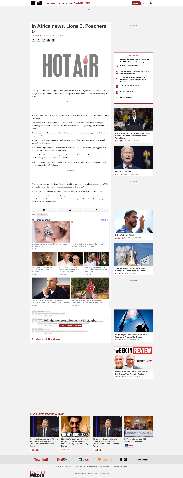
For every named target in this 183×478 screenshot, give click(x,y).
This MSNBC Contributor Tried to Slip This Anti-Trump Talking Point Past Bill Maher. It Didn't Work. (44, 442)
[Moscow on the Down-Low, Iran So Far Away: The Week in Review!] (133, 358)
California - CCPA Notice (120, 466)
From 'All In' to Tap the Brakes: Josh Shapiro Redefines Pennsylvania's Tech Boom (132, 135)
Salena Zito (119, 141)
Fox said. (62, 184)
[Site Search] (151, 3)
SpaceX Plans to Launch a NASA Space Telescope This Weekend (130, 269)
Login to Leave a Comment (70, 325)
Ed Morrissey (119, 238)
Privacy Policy (101, 466)
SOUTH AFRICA (42, 215)
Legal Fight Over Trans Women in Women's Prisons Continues (131, 335)
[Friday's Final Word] (133, 221)
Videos (60, 3)
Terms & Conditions (92, 466)
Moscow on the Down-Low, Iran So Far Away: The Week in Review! (132, 372)
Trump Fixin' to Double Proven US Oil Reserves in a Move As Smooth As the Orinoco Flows (133, 79)
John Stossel (119, 174)
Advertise (82, 466)
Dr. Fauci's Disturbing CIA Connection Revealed (135, 440)
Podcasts (50, 3)
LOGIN (145, 3)
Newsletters (76, 466)
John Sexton (119, 273)
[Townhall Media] (37, 474)
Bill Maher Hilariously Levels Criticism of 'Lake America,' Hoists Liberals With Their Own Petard (106, 442)
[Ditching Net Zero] (133, 157)
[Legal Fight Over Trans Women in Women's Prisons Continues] (133, 321)
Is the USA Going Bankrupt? (129, 66)
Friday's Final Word (126, 91)
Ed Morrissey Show (67, 466)
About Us (58, 466)
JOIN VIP (136, 3)
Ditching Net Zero (126, 97)
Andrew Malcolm (40, 36)
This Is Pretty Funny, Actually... (130, 85)
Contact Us (109, 466)
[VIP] (88, 3)
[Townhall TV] (79, 3)
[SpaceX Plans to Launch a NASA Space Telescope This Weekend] (133, 255)
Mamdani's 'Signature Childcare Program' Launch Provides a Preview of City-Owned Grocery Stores (75, 442)
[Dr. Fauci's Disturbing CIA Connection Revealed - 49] (138, 426)
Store (69, 3)
